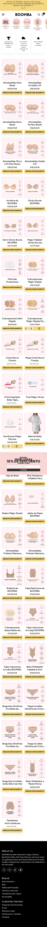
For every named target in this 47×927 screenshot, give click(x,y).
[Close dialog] (45, 454)
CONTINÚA (23, 470)
